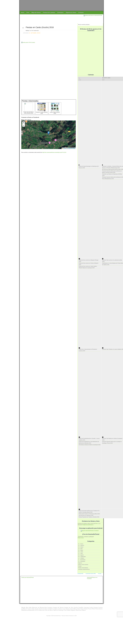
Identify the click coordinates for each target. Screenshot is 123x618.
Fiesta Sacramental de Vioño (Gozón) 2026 (28, 112)
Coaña (91, 607)
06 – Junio (80, 551)
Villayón (84, 610)
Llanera (67, 608)
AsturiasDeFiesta (57, 615)
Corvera (100, 607)
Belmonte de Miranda (38, 607)
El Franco (29, 608)
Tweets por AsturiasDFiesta (27, 577)
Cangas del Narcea (58, 607)
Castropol (86, 607)
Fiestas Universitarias (83, 567)
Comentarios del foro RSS (91, 573)
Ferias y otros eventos (83, 564)
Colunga (95, 607)
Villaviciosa (78, 610)
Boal (45, 607)
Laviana (60, 608)
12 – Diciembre (81, 561)
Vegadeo (73, 610)
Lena (63, 608)
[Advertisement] (51, 18)
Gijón (33, 608)
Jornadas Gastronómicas (84, 569)
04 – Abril (80, 548)
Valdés (68, 610)
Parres (89, 608)
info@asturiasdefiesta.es (87, 524)
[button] (49, 133)
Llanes (71, 608)
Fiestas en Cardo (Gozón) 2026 (42, 113)
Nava (78, 608)
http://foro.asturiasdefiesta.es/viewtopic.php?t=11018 (54, 152)
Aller (27, 607)
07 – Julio (80, 553)
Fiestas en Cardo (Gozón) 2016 (40, 27)
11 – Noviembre (81, 559)
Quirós (100, 608)
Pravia (97, 608)
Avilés (30, 607)
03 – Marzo (80, 547)
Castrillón (80, 607)
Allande (23, 607)
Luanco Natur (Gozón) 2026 (55, 113)
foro (97, 523)
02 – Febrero (81, 545)
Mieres (75, 608)
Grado (40, 608)
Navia (82, 608)
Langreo (55, 608)
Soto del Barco (49, 610)
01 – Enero (80, 543)
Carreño (76, 607)
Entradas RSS (80, 573)
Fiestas (79, 566)
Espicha (80, 563)
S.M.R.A (36, 610)
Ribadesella (31, 610)
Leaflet (64, 148)
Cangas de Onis (68, 607)
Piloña (93, 608)
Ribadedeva (24, 610)
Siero (43, 610)
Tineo (65, 610)
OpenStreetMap (71, 148)
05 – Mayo (80, 550)
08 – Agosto (81, 555)
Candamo (49, 607)
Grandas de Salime (47, 608)
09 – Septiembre (82, 556)
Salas (40, 610)
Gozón (36, 608)
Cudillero (23, 608)
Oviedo (86, 608)
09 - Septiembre (32, 32)
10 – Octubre (81, 558)
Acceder (99, 573)
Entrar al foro (81, 537)
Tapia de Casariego (58, 610)
